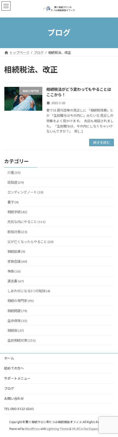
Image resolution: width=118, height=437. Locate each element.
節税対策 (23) (17, 232)
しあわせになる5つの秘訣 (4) (28, 291)
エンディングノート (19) (25, 192)
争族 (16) (14, 271)
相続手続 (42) (17, 212)
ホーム (9, 358)
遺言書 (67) (15, 281)
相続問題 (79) (17, 311)
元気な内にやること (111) (26, 222)
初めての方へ (14, 368)
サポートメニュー (17, 378)
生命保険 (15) (17, 321)
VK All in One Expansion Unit (90, 428)
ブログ (9, 388)
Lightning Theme (58, 428)
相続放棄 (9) (16, 252)
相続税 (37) (15, 331)
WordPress (32, 428)
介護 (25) (14, 173)
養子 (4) (13, 202)
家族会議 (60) (17, 261)
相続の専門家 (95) (20, 301)
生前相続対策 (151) (21, 340)
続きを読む (101, 142)
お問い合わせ (14, 399)
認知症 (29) (15, 182)
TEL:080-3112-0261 (19, 409)
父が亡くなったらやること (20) (30, 242)
